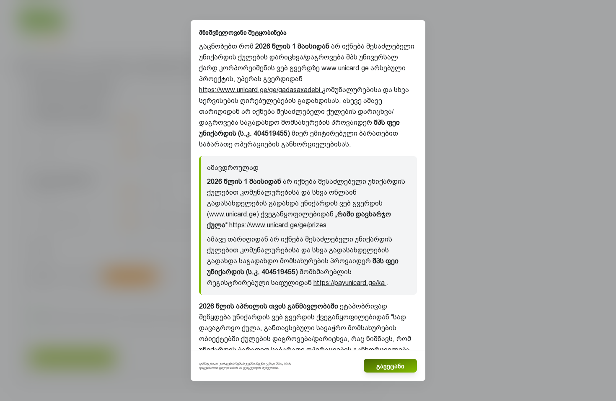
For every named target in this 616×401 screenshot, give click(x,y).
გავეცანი (390, 366)
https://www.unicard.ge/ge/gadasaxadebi (260, 89)
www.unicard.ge (345, 68)
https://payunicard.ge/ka (349, 282)
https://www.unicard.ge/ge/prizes (277, 225)
